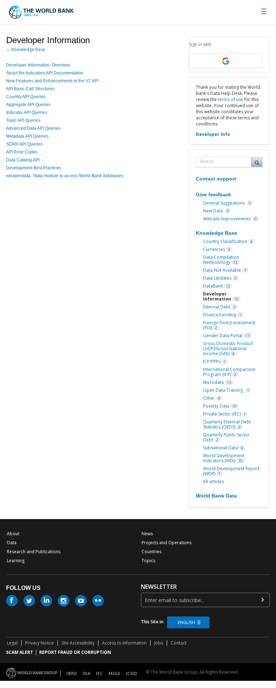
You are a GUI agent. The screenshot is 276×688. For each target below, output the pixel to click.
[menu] (264, 11)
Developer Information (217, 296)
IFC (99, 673)
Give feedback (213, 194)
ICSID (131, 673)
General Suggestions (224, 203)
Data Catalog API (23, 159)
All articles (213, 481)
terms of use (230, 99)
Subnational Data (220, 448)
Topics (148, 561)
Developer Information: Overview (38, 65)
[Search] (257, 162)
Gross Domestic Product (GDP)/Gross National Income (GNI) (228, 348)
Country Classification (225, 241)
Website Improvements (227, 219)
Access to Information (124, 643)
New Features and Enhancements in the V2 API (52, 80)
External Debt (216, 307)
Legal (12, 643)
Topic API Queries (23, 120)
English (186, 622)
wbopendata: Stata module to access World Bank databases (64, 175)
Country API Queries (26, 96)
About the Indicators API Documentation (44, 72)
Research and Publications (33, 552)
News (147, 534)
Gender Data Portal (223, 335)
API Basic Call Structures (30, 88)
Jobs (158, 643)
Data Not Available (222, 270)
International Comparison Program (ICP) (229, 371)
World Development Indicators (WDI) (223, 458)
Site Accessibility (78, 643)
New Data (213, 211)
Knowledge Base (216, 233)
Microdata (213, 382)
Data (12, 543)
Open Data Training (223, 390)
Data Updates (217, 278)
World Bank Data (216, 496)
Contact (179, 643)
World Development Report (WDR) (231, 471)
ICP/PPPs (212, 361)
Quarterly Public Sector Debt (226, 437)
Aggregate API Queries (28, 104)
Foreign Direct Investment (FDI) (229, 325)
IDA (86, 673)
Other (209, 398)
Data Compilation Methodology (221, 259)
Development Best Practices (33, 167)
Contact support (216, 178)
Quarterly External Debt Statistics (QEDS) (227, 424)
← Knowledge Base (25, 49)
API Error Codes (22, 152)
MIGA (114, 673)
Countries (151, 552)
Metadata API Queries (27, 136)
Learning (15, 561)
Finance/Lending (219, 315)
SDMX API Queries (24, 144)
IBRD (71, 673)
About (13, 534)
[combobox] (225, 162)
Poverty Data (216, 406)
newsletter (159, 587)
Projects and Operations (167, 543)
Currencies (214, 249)
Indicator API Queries (26, 112)
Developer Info (213, 134)
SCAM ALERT (19, 652)
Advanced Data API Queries (33, 128)
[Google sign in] (225, 61)
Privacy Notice (39, 643)
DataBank (213, 286)
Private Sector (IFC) (222, 414)
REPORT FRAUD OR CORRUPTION (75, 652)
